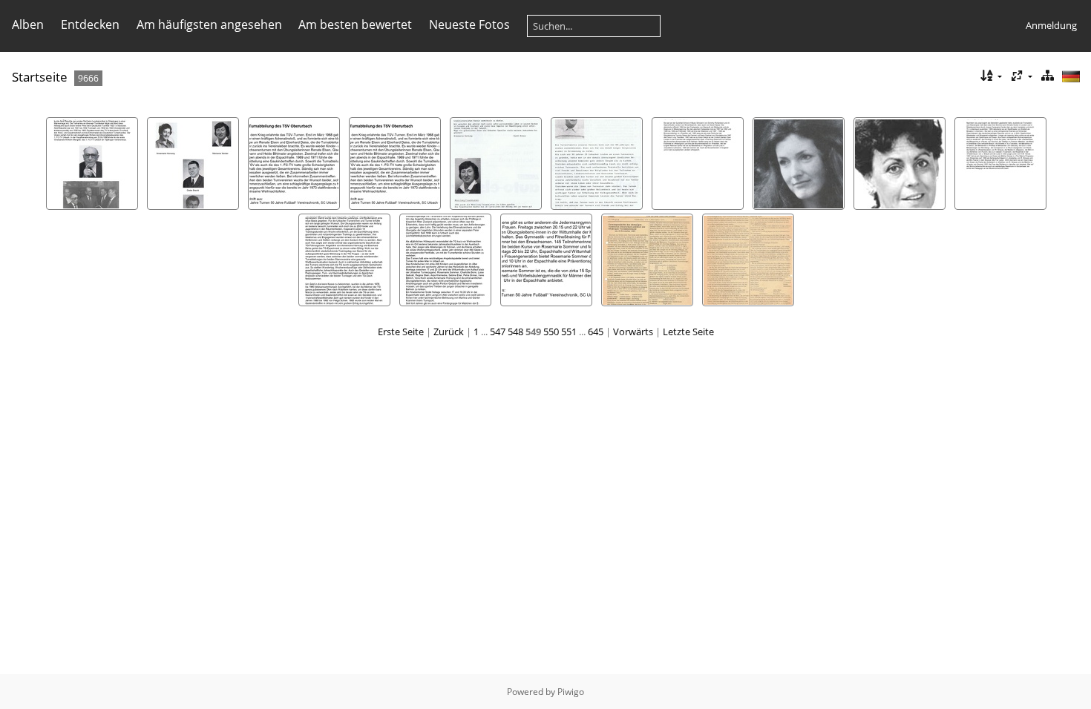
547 (497, 331)
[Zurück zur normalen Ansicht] (1047, 76)
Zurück (448, 331)
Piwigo (570, 691)
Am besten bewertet (355, 24)
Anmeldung (1051, 25)
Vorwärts (633, 331)
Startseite (40, 76)
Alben (28, 24)
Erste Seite (401, 331)
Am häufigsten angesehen (209, 24)
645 (595, 331)
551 (569, 331)
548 (515, 331)
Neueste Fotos (469, 24)
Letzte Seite (688, 331)
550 (551, 331)
